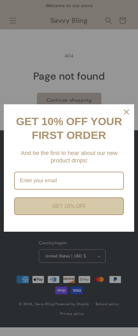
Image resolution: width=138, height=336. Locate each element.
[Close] (126, 112)
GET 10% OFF (69, 206)
